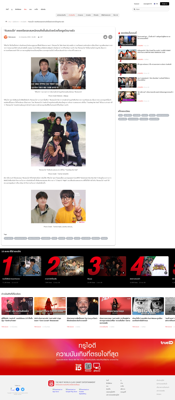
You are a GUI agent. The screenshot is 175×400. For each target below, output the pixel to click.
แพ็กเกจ (122, 389)
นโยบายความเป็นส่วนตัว (163, 387)
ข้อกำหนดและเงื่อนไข (162, 384)
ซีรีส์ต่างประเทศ (105, 15)
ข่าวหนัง (88, 15)
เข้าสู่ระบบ (164, 4)
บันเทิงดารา (16, 22)
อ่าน (25, 9)
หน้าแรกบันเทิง (61, 15)
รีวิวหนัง (96, 15)
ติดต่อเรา (159, 394)
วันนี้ (7, 9)
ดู (11, 9)
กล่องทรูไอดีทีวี (110, 392)
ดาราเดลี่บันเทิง (104, 327)
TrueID (11, 3)
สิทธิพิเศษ (18, 9)
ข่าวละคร (80, 15)
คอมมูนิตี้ (123, 392)
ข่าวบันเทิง (72, 15)
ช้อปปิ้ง (108, 389)
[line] (12, 389)
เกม (30, 9)
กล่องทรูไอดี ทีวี (147, 4)
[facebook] (17, 389)
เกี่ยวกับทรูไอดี (160, 380)
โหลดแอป (136, 4)
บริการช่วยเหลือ (161, 391)
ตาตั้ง (36, 9)
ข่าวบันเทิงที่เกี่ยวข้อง (11, 294)
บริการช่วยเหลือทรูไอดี (112, 395)
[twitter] (23, 389)
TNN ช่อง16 (4, 327)
